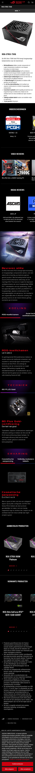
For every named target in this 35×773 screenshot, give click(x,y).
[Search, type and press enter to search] (29, 2)
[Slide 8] (26, 570)
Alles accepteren (26, 769)
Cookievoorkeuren (17, 764)
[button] (2, 2)
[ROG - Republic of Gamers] (17, 2)
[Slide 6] (21, 570)
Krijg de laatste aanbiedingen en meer (13, 730)
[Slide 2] (11, 570)
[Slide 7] (24, 570)
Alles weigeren (9, 769)
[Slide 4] (16, 570)
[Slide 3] (13, 570)
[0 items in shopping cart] (32, 2)
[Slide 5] (19, 570)
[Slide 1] (8, 570)
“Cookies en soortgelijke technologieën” (19, 759)
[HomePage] (2, 719)
